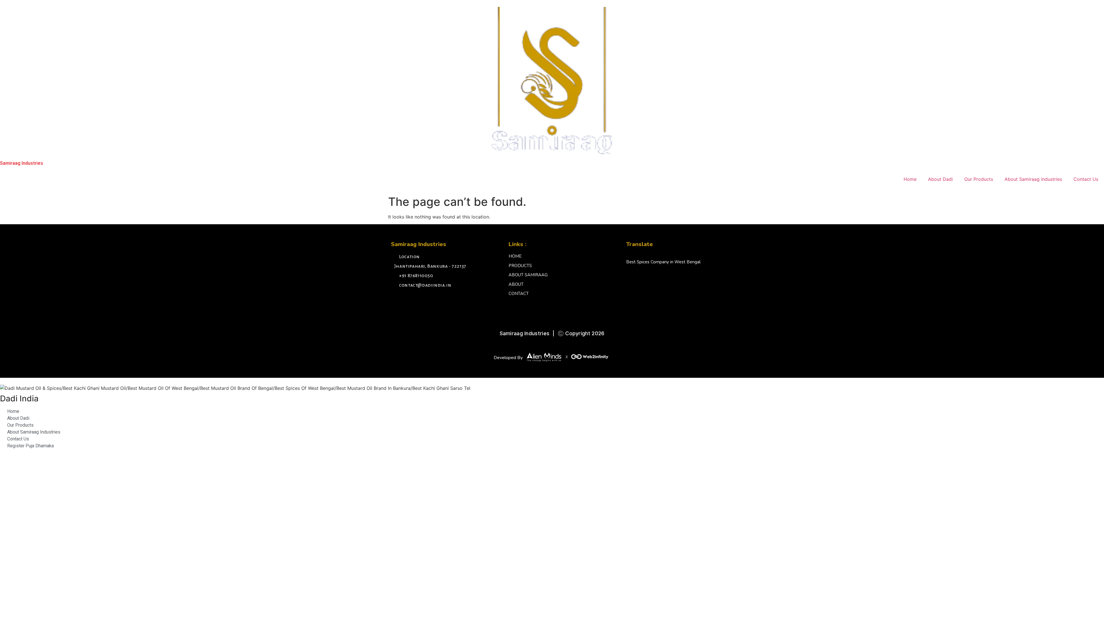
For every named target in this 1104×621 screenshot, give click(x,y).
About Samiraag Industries (1033, 179)
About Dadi (940, 179)
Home (910, 179)
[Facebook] (396, 300)
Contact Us (1086, 179)
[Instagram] (409, 300)
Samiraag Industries (21, 163)
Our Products (978, 179)
